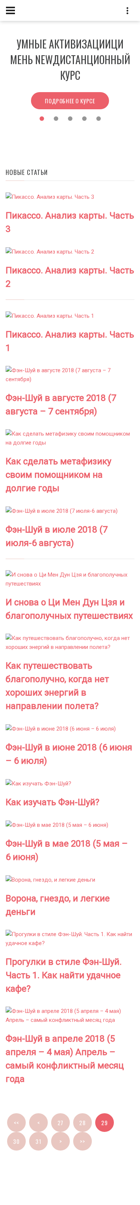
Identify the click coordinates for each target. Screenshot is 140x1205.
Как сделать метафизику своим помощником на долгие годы (58, 474)
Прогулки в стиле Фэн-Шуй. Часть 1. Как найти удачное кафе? (64, 975)
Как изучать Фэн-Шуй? (52, 802)
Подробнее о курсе (70, 85)
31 (38, 1141)
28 (82, 1122)
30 (16, 1141)
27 (60, 1122)
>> (82, 1141)
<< (16, 1122)
